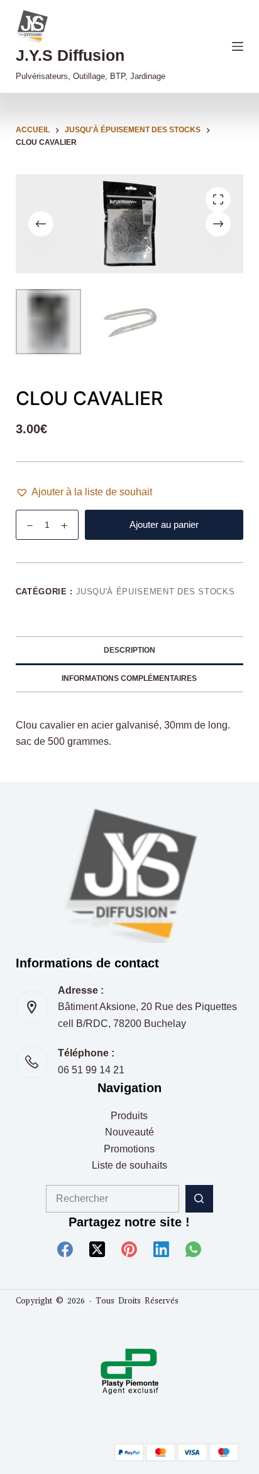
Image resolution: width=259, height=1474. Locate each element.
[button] (84, 492)
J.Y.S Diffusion (70, 55)
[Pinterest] (129, 1249)
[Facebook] (65, 1249)
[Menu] (237, 46)
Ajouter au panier (164, 524)
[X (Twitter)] (97, 1249)
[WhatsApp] (193, 1249)
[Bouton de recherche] (199, 1199)
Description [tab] (129, 650)
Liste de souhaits (129, 1165)
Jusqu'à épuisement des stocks (155, 591)
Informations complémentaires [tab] (129, 678)
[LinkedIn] (161, 1249)
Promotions (129, 1149)
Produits (129, 1115)
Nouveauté (129, 1132)
